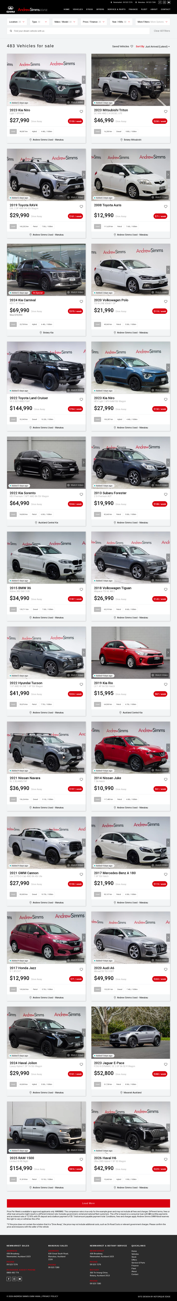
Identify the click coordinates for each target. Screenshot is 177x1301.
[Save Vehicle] (81, 112)
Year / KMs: (117, 22)
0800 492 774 (13, 1272)
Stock (89, 9)
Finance (133, 9)
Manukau (141, 2)
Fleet (144, 9)
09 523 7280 (151, 2)
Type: (34, 22)
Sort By (140, 46)
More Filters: (144, 22)
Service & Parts (117, 9)
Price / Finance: (90, 22)
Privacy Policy (50, 1296)
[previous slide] (9, 80)
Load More (88, 1203)
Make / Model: (61, 22)
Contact (166, 9)
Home (67, 9)
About (154, 9)
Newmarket (117, 2)
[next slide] (84, 80)
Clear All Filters (162, 31)
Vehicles (78, 9)
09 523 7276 (127, 2)
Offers (100, 9)
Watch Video (77, 102)
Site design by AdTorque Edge (154, 1296)
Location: (13, 22)
